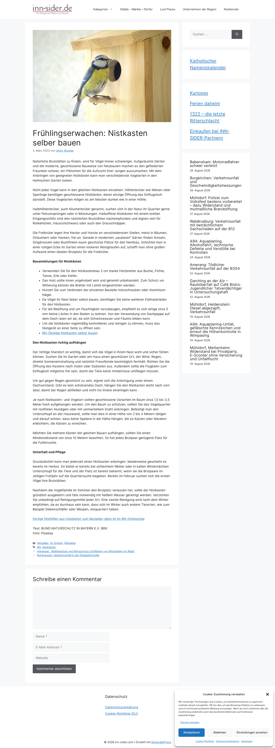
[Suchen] (237, 34)
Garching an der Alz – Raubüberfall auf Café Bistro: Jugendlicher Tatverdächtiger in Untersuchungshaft (216, 286)
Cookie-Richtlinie (205, 741)
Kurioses (199, 93)
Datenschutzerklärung (227, 741)
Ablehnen (219, 732)
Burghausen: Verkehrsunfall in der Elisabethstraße (68, 555)
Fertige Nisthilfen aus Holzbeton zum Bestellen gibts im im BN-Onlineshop (88, 519)
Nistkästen (49, 547)
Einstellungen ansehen (252, 732)
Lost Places (167, 9)
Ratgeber (70, 543)
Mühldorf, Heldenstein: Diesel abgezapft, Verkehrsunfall (210, 308)
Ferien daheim (205, 103)
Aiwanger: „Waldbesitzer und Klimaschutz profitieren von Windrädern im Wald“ (86, 551)
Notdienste (231, 9)
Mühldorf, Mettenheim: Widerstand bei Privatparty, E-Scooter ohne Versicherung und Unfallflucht (216, 353)
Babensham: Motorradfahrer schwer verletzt (214, 164)
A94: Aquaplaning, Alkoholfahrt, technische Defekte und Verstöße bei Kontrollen (212, 247)
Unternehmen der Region (199, 9)
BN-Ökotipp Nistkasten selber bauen (70, 333)
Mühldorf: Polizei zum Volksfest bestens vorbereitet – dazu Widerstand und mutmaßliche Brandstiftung (216, 203)
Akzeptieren (191, 732)
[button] (267, 694)
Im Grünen (56, 543)
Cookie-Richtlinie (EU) (121, 713)
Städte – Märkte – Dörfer (136, 9)
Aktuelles (42, 543)
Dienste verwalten (189, 722)
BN (39, 547)
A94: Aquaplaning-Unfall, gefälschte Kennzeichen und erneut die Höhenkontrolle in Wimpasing (215, 330)
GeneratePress (161, 742)
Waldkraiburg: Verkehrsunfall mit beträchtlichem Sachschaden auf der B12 (215, 225)
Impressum (246, 741)
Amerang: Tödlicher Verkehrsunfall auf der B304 (215, 266)
